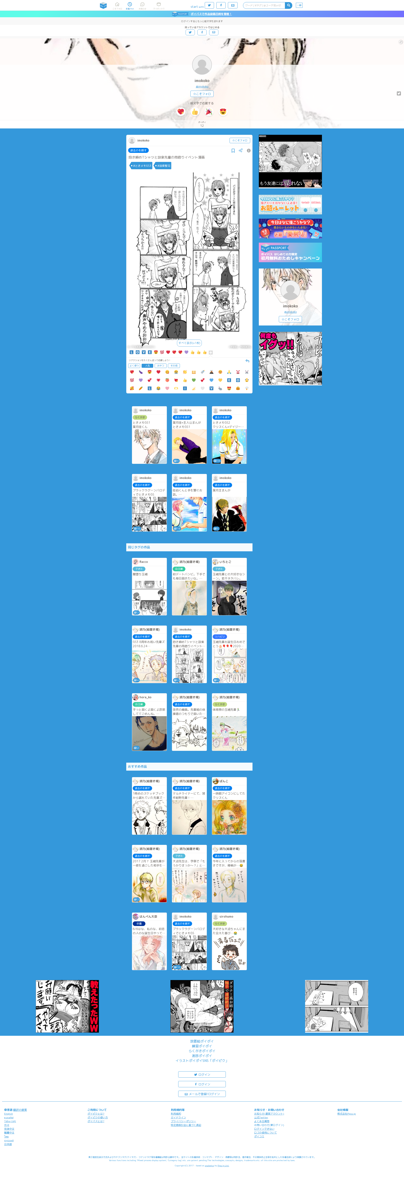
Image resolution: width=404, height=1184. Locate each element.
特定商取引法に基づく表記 (186, 1125)
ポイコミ (259, 1136)
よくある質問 (261, 1121)
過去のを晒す (138, 150)
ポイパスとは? (96, 1121)
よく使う (134, 365)
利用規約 (176, 1113)
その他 (173, 365)
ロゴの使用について (265, 1132)
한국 (6, 1125)
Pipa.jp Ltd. (223, 1165)
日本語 (8, 1144)
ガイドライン (178, 1117)
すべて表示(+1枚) (189, 343)
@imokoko (202, 86)
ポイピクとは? (96, 1113)
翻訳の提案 (20, 1110)
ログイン (204, 1075)
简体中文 (9, 1129)
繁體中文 (9, 1132)
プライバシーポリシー (183, 1121)
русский (9, 1140)
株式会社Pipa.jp (346, 1113)
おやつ (160, 365)
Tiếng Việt (10, 1121)
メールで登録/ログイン (204, 1094)
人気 (147, 365)
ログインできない (264, 1129)
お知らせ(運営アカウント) (269, 1113)
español (8, 1117)
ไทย (6, 1136)
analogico (209, 1165)
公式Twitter (261, 1117)
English (8, 1113)
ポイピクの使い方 (98, 1117)
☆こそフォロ (202, 94)
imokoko (202, 80)
